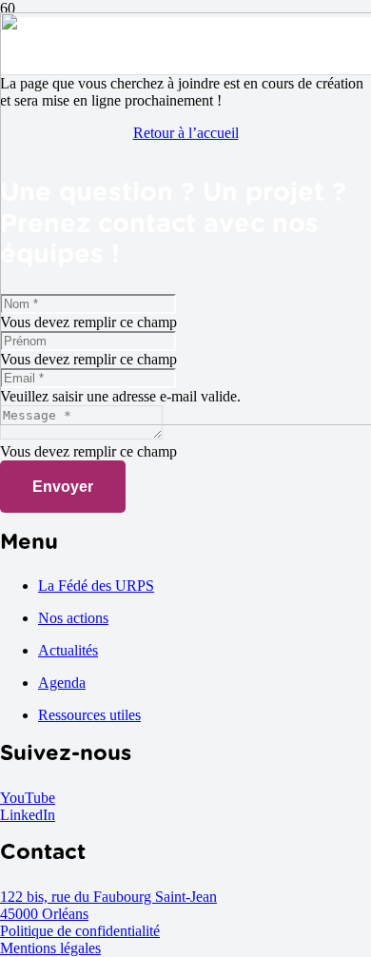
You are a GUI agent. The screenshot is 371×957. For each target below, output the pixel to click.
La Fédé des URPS (96, 585)
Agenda (62, 682)
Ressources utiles (89, 715)
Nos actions (73, 618)
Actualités (68, 650)
